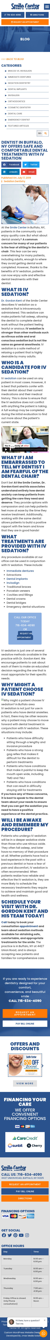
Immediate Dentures (19, 76)
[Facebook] (3, 1235)
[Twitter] (9, 1235)
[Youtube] (21, 1235)
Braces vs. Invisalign (20, 70)
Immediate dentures (20, 571)
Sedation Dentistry (19, 83)
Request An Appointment (24, 635)
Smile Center (18, 227)
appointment (29, 926)
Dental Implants (17, 89)
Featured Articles (18, 125)
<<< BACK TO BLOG (12, 59)
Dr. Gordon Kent (11, 300)
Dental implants (17, 579)
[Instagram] (27, 1235)
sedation (10, 378)
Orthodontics (16, 101)
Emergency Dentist (19, 119)
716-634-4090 (25, 625)
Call (4, 922)
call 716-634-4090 (25, 1000)
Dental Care (15, 113)
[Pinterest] (15, 1235)
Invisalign (13, 95)
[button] (47, 7)
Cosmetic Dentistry (19, 107)
